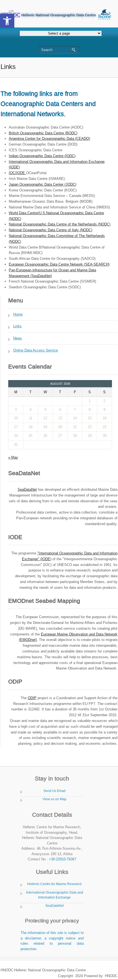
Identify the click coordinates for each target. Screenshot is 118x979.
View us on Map (54, 799)
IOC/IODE (17, 173)
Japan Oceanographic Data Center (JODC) (42, 184)
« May (13, 457)
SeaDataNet (54, 906)
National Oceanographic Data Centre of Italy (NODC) (50, 230)
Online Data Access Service (35, 350)
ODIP (32, 698)
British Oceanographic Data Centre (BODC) (43, 133)
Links (17, 326)
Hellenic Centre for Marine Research (54, 884)
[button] (7, 21)
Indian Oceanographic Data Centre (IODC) (42, 156)
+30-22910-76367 (62, 859)
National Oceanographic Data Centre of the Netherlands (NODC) (59, 224)
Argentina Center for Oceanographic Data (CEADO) (49, 138)
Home (18, 314)
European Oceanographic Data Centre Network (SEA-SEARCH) (59, 264)
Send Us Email (54, 791)
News (17, 338)
